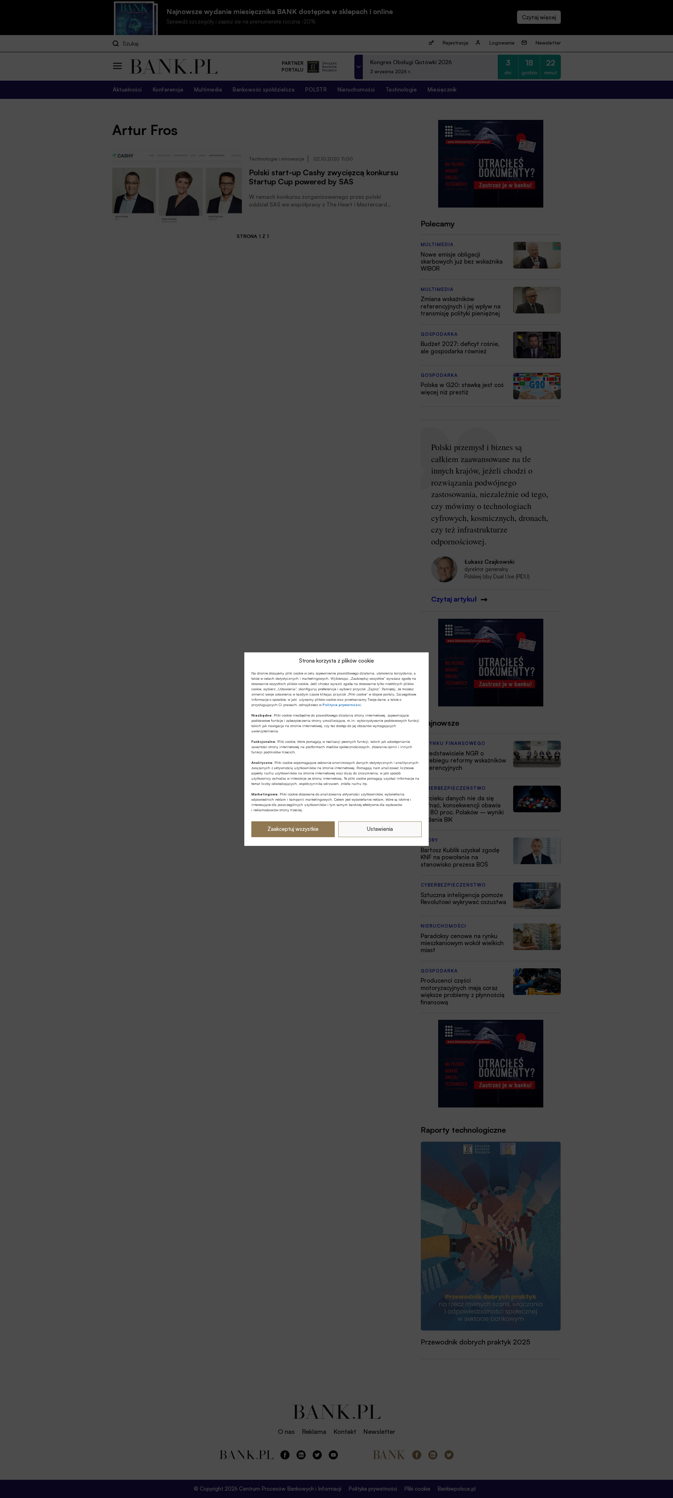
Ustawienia (380, 829)
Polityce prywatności (341, 705)
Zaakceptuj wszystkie (293, 829)
